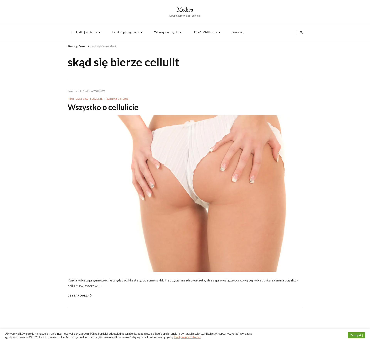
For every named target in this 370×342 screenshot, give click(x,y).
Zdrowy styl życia (166, 32)
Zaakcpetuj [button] (356, 335)
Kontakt (238, 32)
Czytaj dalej (78, 295)
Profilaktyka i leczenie (85, 98)
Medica (185, 9)
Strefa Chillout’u (205, 32)
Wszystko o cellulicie (103, 107)
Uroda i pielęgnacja (125, 32)
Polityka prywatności (187, 337)
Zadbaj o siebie (86, 32)
